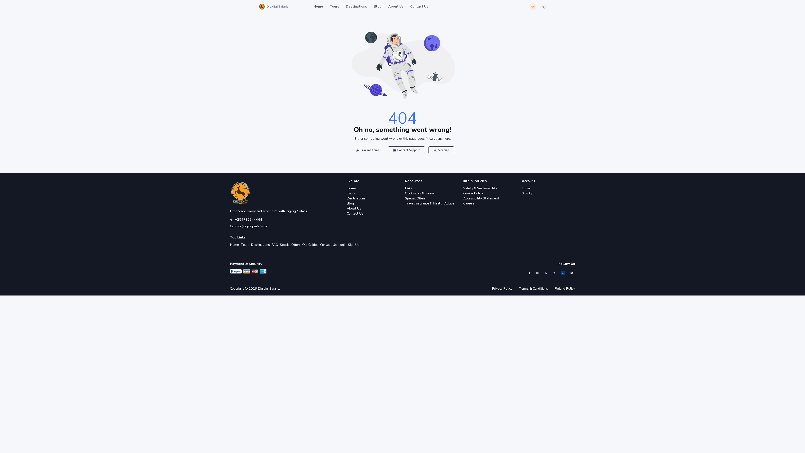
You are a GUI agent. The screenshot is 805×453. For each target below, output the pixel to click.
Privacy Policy (502, 288)
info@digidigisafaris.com (252, 226)
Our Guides (310, 244)
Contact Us (419, 6)
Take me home (369, 150)
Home (318, 6)
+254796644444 (248, 219)
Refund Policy (565, 288)
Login (526, 188)
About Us (396, 6)
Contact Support (408, 150)
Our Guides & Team (419, 193)
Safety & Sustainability (480, 188)
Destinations (356, 6)
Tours (334, 6)
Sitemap (443, 150)
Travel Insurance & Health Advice (429, 203)
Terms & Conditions (533, 288)
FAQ (408, 188)
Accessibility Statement (481, 198)
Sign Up (527, 193)
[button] (543, 6)
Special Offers (415, 198)
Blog (378, 6)
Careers (469, 203)
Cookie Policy (473, 193)
